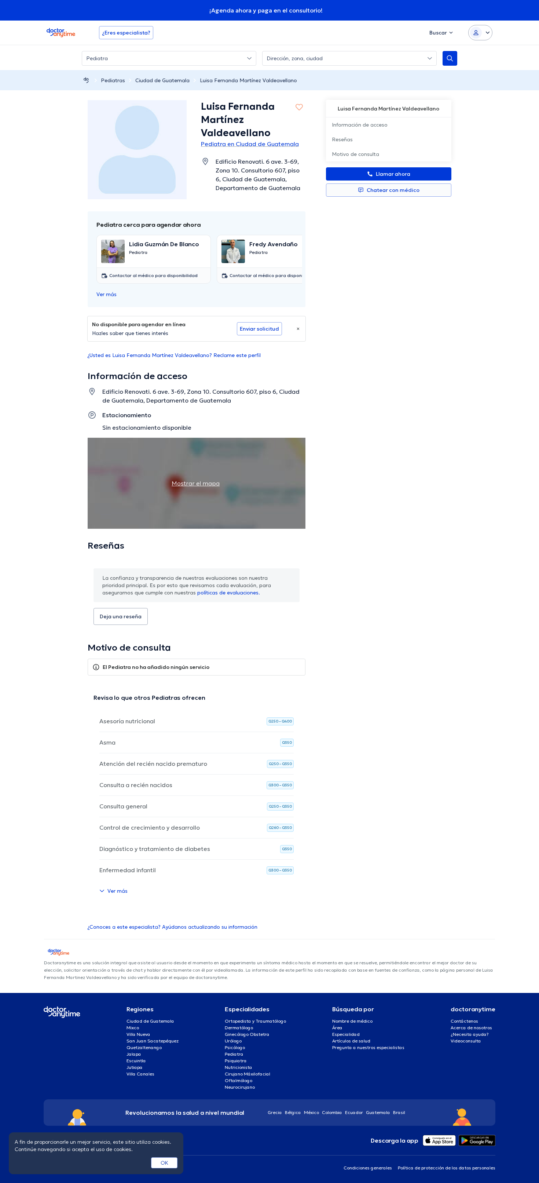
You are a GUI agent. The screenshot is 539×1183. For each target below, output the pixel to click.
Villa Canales (140, 1074)
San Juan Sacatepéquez (152, 1041)
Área (337, 1027)
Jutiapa (134, 1067)
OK (164, 1163)
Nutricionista (238, 1067)
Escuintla (136, 1060)
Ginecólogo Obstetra (247, 1034)
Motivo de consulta (355, 154)
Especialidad (346, 1034)
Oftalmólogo (238, 1080)
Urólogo (233, 1041)
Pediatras (113, 80)
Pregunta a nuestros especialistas (368, 1047)
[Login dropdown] (480, 32)
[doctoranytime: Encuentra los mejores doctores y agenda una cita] (86, 80)
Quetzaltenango (144, 1047)
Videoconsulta (466, 1041)
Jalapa (133, 1054)
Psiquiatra (236, 1060)
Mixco (132, 1027)
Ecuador (354, 1112)
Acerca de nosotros (471, 1027)
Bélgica (293, 1112)
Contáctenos (464, 1021)
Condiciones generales (368, 1168)
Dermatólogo (239, 1027)
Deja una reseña (121, 616)
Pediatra (234, 1054)
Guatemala (378, 1112)
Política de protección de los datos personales (446, 1168)
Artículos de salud (351, 1041)
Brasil (399, 1112)
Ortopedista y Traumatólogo (255, 1021)
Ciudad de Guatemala (162, 80)
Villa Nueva (138, 1034)
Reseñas (342, 139)
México (311, 1112)
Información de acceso (360, 124)
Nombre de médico (352, 1021)
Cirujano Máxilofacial (247, 1074)
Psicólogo (235, 1047)
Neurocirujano (240, 1087)
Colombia (332, 1112)
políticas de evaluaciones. (228, 592)
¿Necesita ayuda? (470, 1034)
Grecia (275, 1112)
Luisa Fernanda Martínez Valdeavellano (248, 80)
